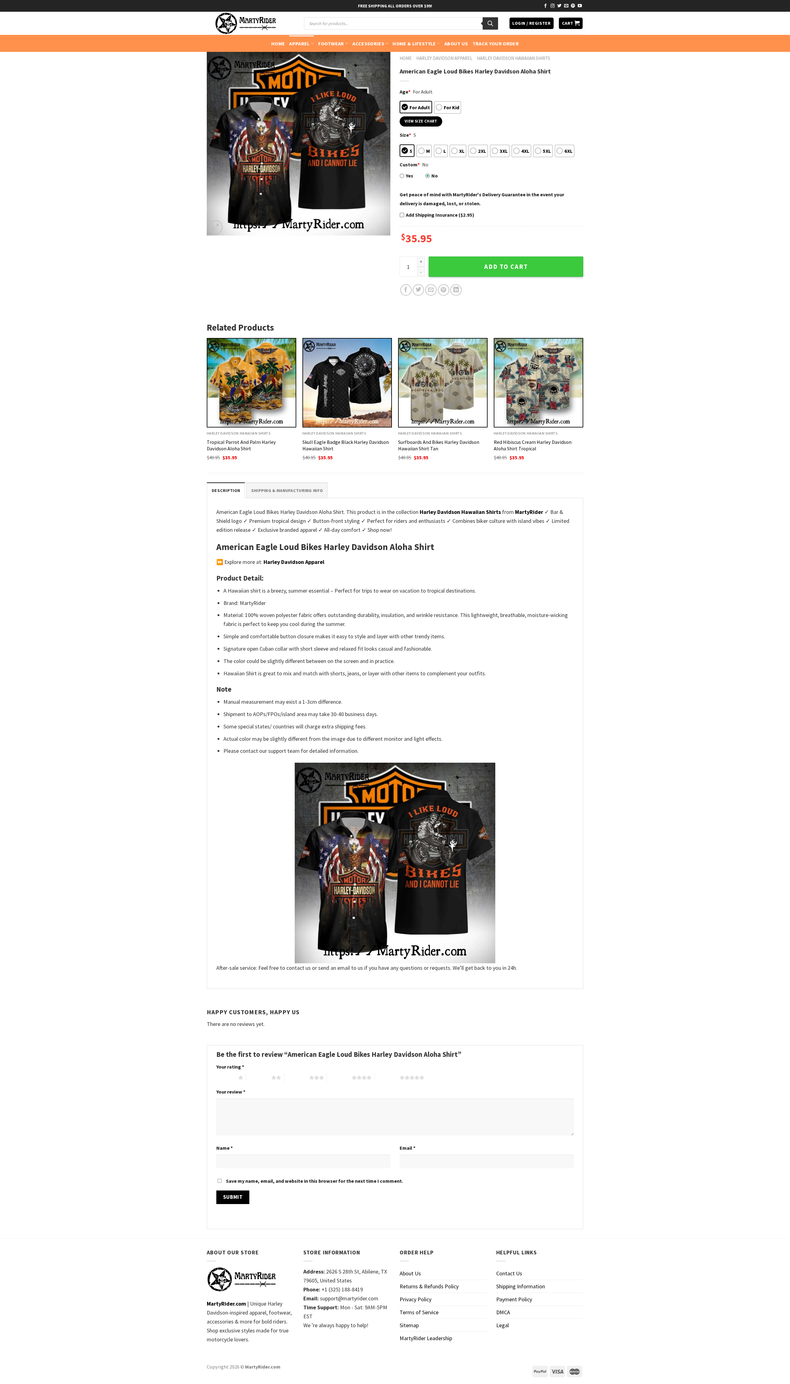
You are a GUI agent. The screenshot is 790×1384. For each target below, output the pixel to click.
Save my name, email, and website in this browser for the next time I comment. (314, 1181)
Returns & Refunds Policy (429, 1286)
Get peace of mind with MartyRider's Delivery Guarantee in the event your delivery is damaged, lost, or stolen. (482, 198)
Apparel (299, 43)
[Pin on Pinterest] (443, 290)
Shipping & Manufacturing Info (287, 490)
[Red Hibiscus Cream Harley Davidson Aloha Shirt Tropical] (538, 383)
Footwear (331, 43)
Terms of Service (419, 1312)
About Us (456, 43)
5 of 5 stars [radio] (387, 1077)
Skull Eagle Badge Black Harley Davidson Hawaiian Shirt (345, 445)
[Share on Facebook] (406, 290)
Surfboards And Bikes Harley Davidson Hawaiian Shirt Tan (438, 445)
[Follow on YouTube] (580, 6)
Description (226, 490)
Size (405, 135)
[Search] (490, 23)
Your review (230, 1092)
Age (405, 92)
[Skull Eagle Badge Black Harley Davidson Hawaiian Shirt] (347, 383)
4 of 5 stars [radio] (339, 1077)
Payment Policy (514, 1299)
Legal (502, 1325)
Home (278, 43)
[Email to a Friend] (431, 290)
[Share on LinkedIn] (456, 290)
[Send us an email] (566, 6)
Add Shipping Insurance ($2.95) (440, 215)
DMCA (503, 1312)
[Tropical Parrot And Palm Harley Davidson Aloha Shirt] (251, 383)
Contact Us (509, 1273)
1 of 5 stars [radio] (225, 1077)
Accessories (368, 43)
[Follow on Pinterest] (573, 6)
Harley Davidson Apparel (444, 58)
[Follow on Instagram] (553, 6)
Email (407, 1148)
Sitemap (409, 1325)
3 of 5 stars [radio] (296, 1077)
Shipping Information (520, 1286)
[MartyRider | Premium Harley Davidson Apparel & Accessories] (245, 23)
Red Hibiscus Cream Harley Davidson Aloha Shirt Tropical (533, 445)
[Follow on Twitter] (559, 6)
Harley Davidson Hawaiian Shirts (513, 58)
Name (224, 1148)
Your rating (230, 1067)
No (434, 176)
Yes (409, 176)
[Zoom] (215, 227)
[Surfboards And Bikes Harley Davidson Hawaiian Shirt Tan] (443, 383)
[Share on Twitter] (418, 290)
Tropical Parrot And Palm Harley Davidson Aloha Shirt (241, 445)
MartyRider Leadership (426, 1338)
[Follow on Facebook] (545, 6)
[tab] (226, 490)
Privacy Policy (415, 1299)
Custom (410, 164)
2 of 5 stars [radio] (258, 1077)
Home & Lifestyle (414, 43)
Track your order (495, 43)
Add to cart (506, 267)
